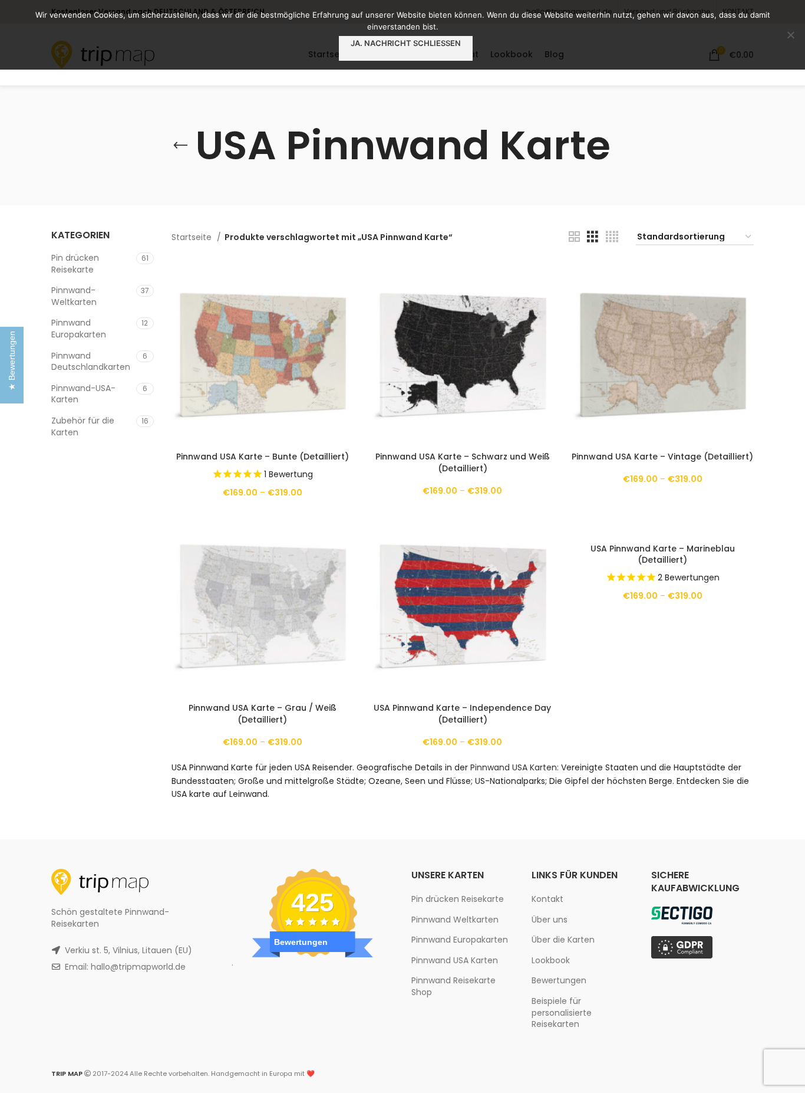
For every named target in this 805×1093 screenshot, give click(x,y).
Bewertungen (559, 980)
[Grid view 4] (612, 236)
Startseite (192, 237)
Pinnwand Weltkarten (455, 919)
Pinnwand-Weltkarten (74, 296)
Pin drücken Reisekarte (75, 263)
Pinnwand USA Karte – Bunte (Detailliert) (262, 456)
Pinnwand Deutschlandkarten (90, 361)
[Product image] (262, 354)
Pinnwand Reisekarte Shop (453, 986)
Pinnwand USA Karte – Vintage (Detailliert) (662, 456)
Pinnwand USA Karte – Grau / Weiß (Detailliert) (262, 714)
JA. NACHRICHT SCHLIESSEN (406, 43)
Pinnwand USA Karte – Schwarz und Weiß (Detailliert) (462, 462)
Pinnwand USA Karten (513, 767)
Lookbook (551, 960)
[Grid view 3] (592, 236)
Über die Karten (563, 940)
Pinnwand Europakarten (78, 328)
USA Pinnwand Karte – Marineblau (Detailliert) (662, 554)
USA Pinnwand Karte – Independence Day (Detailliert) (462, 714)
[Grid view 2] (574, 236)
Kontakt (547, 899)
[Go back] (180, 145)
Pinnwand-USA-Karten (83, 394)
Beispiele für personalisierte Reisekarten (562, 1012)
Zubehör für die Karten (82, 426)
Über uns (550, 919)
